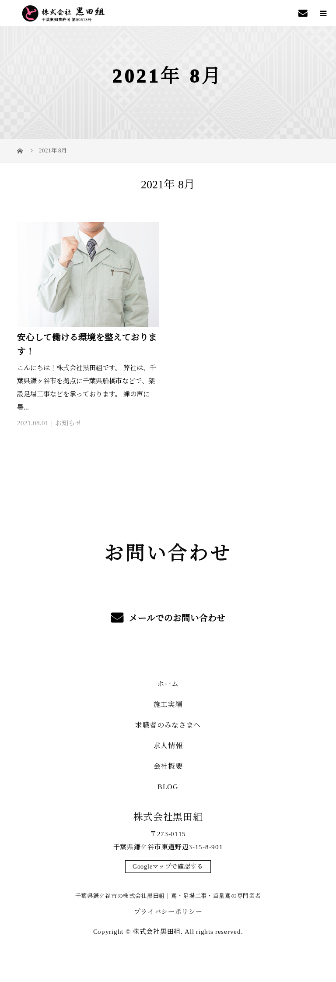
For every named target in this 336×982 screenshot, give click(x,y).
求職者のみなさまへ (168, 725)
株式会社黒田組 (168, 817)
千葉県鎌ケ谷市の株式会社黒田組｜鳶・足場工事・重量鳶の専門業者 (168, 896)
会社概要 (168, 766)
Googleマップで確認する (168, 866)
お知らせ (68, 423)
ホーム (168, 684)
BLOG (168, 787)
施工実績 (168, 704)
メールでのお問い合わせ (176, 618)
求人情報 (168, 745)
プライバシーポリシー (168, 911)
